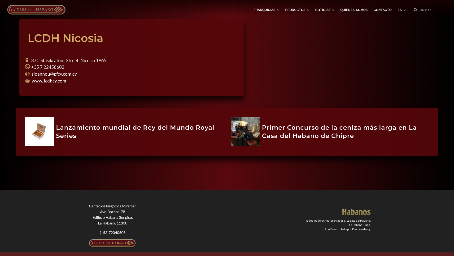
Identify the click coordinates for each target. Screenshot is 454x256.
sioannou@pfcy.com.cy (54, 74)
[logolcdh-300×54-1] (112, 241)
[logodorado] (356, 210)
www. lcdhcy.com (48, 80)
